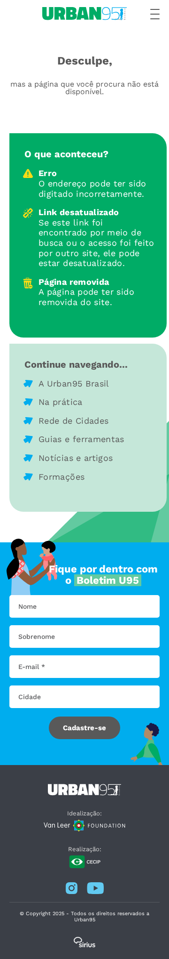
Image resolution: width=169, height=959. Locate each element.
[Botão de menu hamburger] (155, 14)
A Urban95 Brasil (73, 383)
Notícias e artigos (75, 458)
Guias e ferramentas (81, 439)
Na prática (60, 402)
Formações (61, 477)
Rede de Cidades (73, 421)
